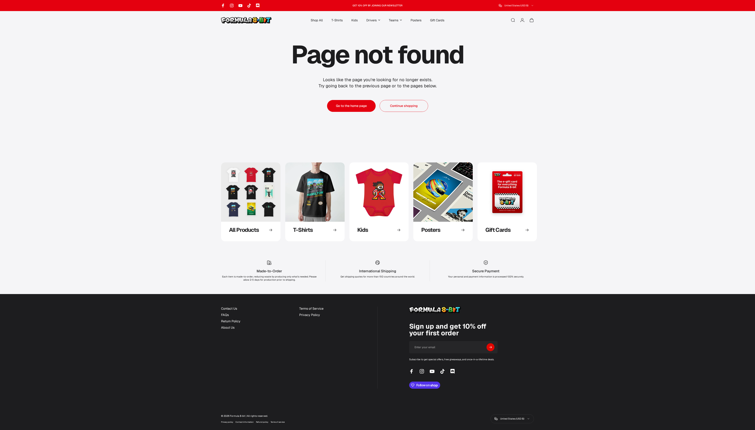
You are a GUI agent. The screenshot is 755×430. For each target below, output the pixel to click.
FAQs (225, 315)
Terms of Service (311, 309)
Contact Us (229, 309)
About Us (227, 328)
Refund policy (262, 422)
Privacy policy (227, 422)
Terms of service (278, 422)
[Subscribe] (490, 347)
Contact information (244, 422)
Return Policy (230, 321)
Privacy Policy (309, 315)
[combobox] (516, 5)
